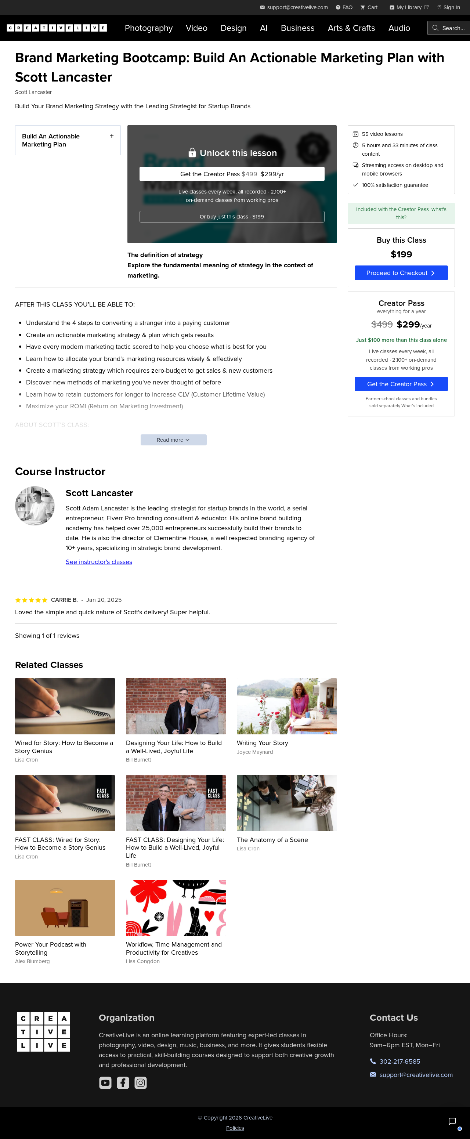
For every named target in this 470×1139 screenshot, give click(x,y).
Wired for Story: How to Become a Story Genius (64, 746)
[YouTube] (105, 1082)
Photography (149, 28)
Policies (235, 1128)
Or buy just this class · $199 (232, 216)
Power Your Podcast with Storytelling (50, 948)
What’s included (417, 406)
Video (196, 28)
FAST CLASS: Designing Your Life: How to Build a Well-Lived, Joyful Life (175, 847)
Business (298, 28)
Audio (399, 28)
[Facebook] (123, 1082)
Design (234, 28)
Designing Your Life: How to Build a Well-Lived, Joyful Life (174, 746)
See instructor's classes (99, 561)
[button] (452, 1121)
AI (264, 28)
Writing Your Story (262, 742)
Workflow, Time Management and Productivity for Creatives (174, 948)
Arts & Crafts (351, 28)
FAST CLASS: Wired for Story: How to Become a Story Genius (60, 843)
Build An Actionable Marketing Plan (51, 140)
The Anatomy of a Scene (272, 839)
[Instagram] (140, 1082)
